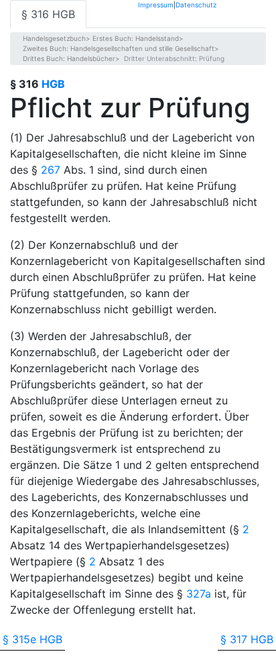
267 (50, 169)
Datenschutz (196, 4)
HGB (53, 84)
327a (198, 593)
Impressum (156, 4)
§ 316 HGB (48, 14)
